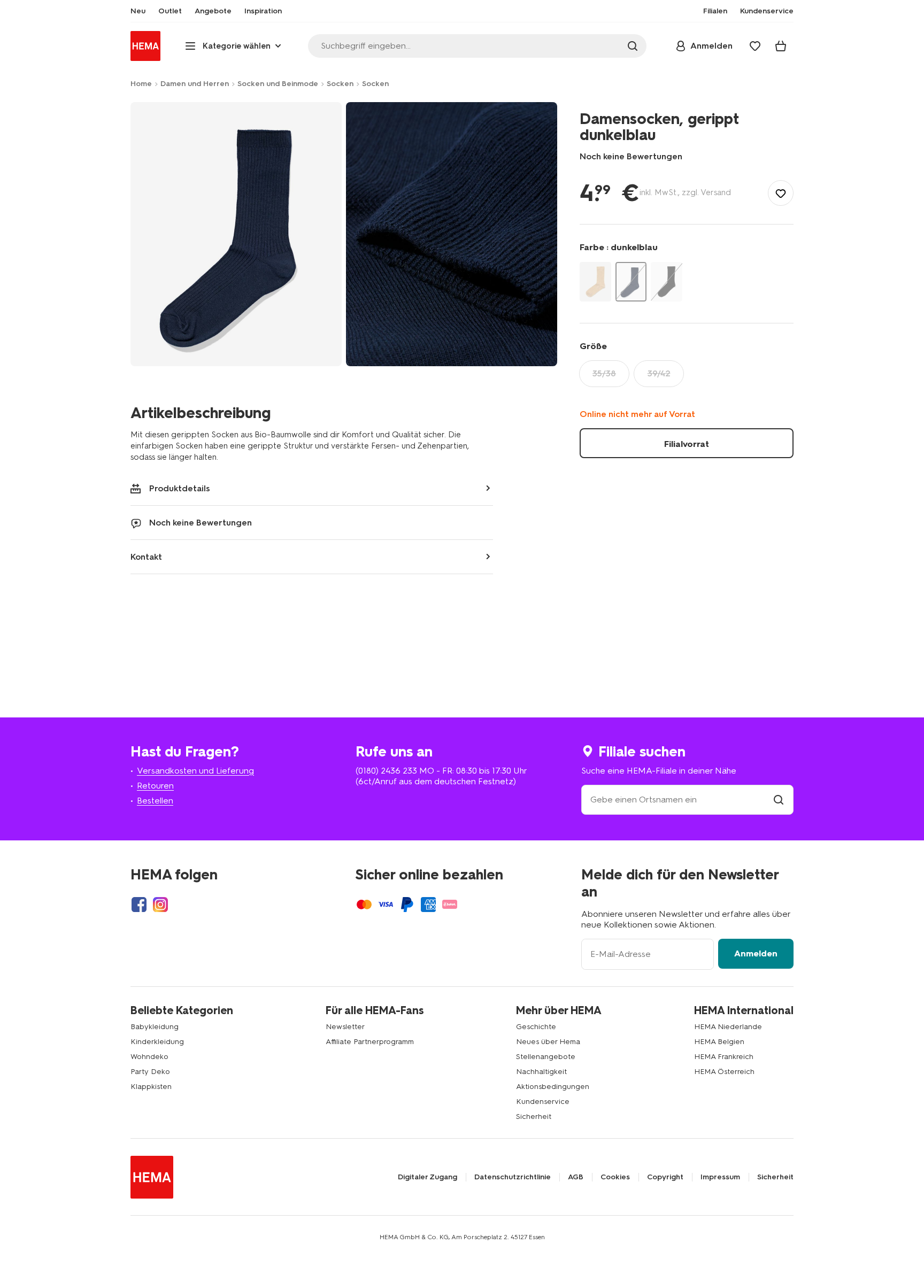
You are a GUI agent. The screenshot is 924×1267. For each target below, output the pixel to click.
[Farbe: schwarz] (666, 281)
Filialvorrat (686, 444)
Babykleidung (154, 1026)
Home (141, 83)
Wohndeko (149, 1056)
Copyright (665, 1177)
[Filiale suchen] (778, 799)
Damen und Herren (194, 83)
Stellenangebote (545, 1056)
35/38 (604, 373)
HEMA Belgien (719, 1041)
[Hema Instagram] (160, 904)
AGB (575, 1177)
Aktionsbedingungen (552, 1086)
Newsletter (345, 1026)
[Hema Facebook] (139, 904)
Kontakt (146, 557)
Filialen (715, 11)
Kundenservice (542, 1101)
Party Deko (150, 1071)
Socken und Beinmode (277, 83)
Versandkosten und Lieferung (195, 771)
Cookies (615, 1177)
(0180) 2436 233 (386, 771)
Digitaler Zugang (427, 1177)
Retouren (155, 786)
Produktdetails (179, 488)
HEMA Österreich (724, 1071)
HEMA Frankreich (723, 1056)
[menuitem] (137, 11)
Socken (340, 83)
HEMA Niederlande (728, 1026)
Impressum (720, 1177)
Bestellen (155, 800)
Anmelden (755, 953)
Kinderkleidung (157, 1041)
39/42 (659, 373)
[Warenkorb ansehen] (781, 46)
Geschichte (536, 1026)
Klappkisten (151, 1086)
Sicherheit (533, 1116)
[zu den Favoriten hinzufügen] (781, 193)
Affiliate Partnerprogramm (370, 1041)
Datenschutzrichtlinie (512, 1177)
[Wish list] (755, 46)
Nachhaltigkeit (541, 1071)
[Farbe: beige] (595, 281)
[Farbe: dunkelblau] (631, 281)
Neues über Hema (548, 1041)
